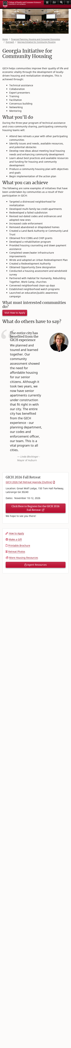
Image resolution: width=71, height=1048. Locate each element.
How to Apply (16, 533)
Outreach (10, 42)
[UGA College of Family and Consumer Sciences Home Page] (21, 4)
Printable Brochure (19, 545)
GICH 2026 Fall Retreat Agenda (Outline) (29, 482)
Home (5, 39)
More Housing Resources (23, 557)
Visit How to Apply (14, 312)
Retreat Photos (16, 551)
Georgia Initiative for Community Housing (36, 42)
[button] (61, 2)
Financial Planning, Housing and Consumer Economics (35, 39)
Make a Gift (15, 539)
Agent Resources (37, 564)
